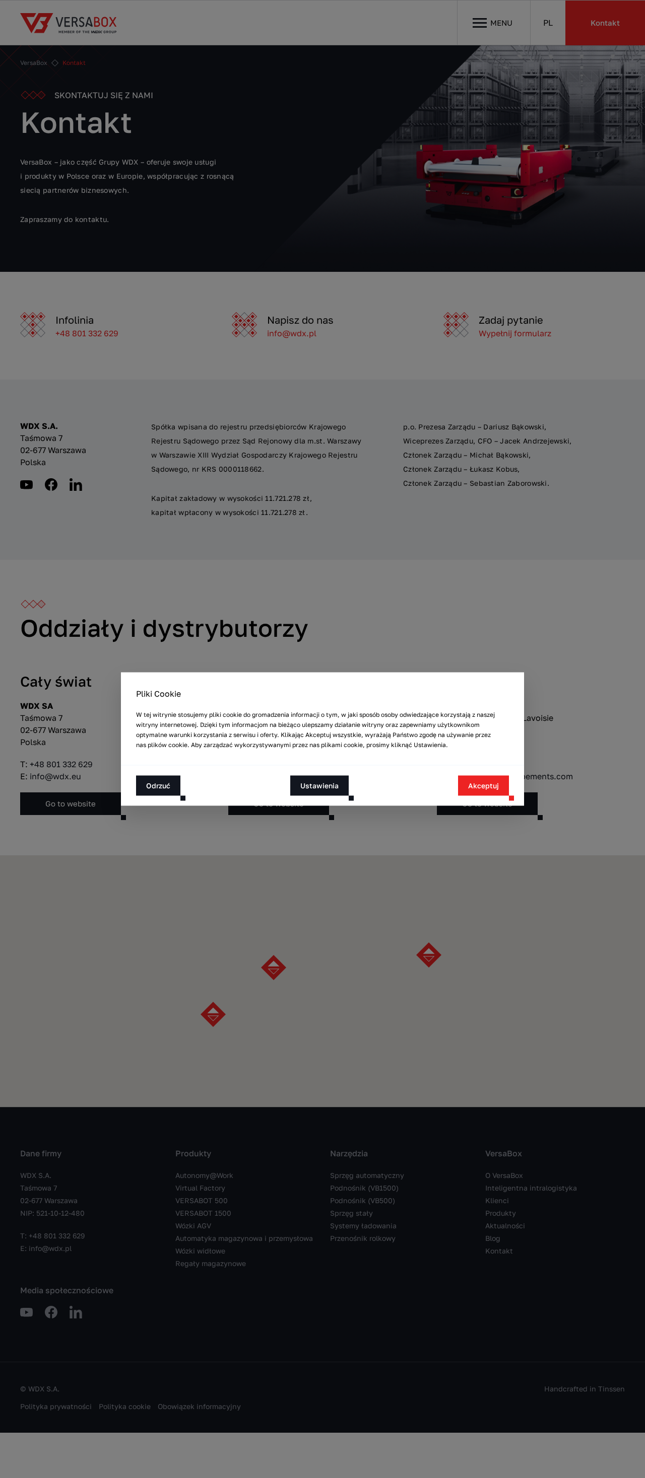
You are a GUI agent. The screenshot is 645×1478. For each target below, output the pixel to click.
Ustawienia (319, 785)
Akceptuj (483, 785)
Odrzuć (158, 785)
